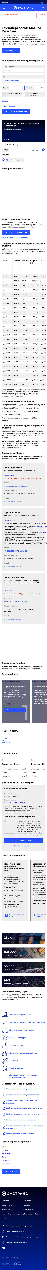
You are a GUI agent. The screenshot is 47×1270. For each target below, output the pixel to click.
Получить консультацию (16, 111)
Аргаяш (5, 1150)
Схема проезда (9, 475)
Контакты (28, 1201)
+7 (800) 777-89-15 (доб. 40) (15, 601)
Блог (4, 1218)
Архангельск (7, 1154)
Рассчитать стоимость (23, 846)
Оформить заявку (15, 710)
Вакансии (6, 1209)
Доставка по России (32, 1214)
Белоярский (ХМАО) (10, 1167)
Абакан (5, 1147)
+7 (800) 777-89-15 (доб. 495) (16, 551)
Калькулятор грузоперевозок (15, 237)
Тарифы (5, 1201)
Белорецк (6, 1164)
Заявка (5, 101)
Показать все (11, 51)
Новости (27, 1205)
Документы (7, 1205)
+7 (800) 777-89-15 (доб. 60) (15, 486)
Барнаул (5, 1160)
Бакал (4, 1157)
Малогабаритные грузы (12, 1214)
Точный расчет (8, 107)
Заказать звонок (23, 841)
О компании (29, 1209)
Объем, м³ (29, 88)
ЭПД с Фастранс (11, 14)
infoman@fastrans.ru (12, 501)
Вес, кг (5, 88)
